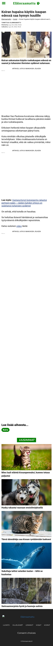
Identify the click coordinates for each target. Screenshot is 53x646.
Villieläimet (17, 625)
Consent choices (26, 633)
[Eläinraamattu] (26, 3)
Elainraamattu (6, 19)
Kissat (38, 625)
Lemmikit (29, 625)
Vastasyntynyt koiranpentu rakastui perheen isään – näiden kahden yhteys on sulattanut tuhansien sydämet (24, 203)
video (19, 226)
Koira (5, 429)
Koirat (15, 19)
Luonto (6, 625)
